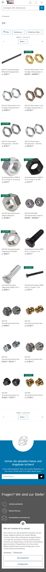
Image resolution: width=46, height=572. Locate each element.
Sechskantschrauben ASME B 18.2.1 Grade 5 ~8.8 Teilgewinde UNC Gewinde (34, 286)
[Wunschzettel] (36, 2)
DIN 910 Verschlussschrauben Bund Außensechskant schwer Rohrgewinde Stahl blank (34, 358)
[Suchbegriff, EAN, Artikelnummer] (41, 8)
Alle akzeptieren (23, 558)
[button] (30, 2)
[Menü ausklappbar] (3, 1)
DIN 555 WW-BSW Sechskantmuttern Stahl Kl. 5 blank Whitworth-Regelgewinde (34, 214)
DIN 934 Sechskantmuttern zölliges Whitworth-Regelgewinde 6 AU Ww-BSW (11, 214)
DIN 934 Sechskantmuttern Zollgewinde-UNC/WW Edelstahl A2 (11, 250)
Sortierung (18, 32)
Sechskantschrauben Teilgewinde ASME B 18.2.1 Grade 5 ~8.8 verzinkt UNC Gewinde (11, 286)
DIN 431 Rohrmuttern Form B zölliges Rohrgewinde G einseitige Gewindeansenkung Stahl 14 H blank (34, 107)
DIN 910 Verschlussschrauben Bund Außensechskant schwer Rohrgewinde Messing (34, 322)
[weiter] (42, 41)
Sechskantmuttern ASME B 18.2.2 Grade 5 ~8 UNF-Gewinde (34, 178)
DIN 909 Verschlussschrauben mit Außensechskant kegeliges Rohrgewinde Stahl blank (11, 394)
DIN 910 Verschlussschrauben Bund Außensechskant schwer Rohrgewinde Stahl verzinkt (11, 358)
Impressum (7, 552)
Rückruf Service (14, 511)
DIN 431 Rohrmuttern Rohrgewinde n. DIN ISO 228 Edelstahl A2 (33, 143)
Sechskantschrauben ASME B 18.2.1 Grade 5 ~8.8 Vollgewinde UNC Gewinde (34, 250)
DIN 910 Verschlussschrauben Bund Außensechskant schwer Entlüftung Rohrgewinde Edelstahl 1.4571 (11, 322)
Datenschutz (17, 552)
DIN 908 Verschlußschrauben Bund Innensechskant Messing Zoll (34, 394)
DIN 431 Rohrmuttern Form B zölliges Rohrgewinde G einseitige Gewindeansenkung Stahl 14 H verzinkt (11, 107)
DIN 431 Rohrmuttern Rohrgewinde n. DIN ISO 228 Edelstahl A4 (10, 143)
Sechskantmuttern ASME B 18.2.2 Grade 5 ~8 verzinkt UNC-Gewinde (11, 178)
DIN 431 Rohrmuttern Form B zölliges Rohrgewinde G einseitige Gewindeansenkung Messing (34, 71)
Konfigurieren (23, 564)
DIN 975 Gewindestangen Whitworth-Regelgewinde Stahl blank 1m (10, 71)
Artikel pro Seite (34, 32)
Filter (7, 32)
